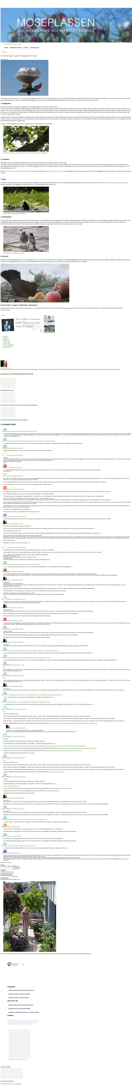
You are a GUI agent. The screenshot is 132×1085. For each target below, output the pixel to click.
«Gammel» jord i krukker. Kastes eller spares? (21, 990)
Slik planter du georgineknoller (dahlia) (19, 1008)
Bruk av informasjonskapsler (7, 872)
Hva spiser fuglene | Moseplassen (15, 431)
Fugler (4, 51)
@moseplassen (16, 963)
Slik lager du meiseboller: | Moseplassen (17, 564)
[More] (24, 354)
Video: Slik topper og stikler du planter (19, 994)
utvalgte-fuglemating (8, 344)
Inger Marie (10, 547)
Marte (8, 476)
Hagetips (5, 52)
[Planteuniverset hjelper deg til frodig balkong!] (8, 417)
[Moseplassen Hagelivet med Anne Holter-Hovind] (66, 25)
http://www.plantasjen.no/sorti (56, 771)
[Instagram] (12, 1028)
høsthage (5, 339)
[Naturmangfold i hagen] (8, 387)
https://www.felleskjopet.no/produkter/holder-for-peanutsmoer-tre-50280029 (63, 750)
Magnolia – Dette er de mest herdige (18, 997)
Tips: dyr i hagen (7, 342)
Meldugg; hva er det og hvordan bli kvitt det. (20, 1005)
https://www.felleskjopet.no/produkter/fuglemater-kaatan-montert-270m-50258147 (77, 748)
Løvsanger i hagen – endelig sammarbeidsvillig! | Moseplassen (22, 702)
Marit (8, 448)
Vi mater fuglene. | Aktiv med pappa (15, 845)
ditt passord (16, 868)
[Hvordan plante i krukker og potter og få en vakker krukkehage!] (8, 402)
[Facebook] (8, 1028)
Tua (8, 467)
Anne (8, 523)
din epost (15, 876)
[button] (11, 44)
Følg (23, 964)
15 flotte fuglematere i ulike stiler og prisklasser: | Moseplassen (22, 657)
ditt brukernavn (16, 867)
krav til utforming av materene (55, 171)
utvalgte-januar (7, 347)
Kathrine (9, 489)
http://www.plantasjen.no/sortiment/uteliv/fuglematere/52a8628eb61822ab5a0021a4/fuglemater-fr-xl (73, 723)
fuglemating (6, 337)
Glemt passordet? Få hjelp (7, 871)
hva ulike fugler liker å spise (117, 182)
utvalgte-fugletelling (8, 346)
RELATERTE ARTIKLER (9, 374)
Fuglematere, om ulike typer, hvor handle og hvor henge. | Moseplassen (24, 441)
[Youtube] (15, 1028)
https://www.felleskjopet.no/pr (65, 788)
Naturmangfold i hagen (7, 390)
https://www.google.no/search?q (11, 786)
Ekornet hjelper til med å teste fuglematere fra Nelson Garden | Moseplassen (25, 650)
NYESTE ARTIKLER (25, 374)
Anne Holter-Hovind (5, 368)
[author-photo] (4, 366)
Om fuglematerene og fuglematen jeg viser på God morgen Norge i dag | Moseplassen (28, 694)
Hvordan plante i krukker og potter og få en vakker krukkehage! (19, 405)
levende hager (6, 340)
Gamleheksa (10, 516)
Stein (8, 455)
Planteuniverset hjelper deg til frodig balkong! (14, 420)
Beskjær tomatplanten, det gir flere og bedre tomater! (23, 1012)
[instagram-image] (9, 969)
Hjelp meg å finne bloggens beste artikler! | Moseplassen (21, 819)
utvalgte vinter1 (7, 343)
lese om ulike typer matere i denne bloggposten (18, 171)
